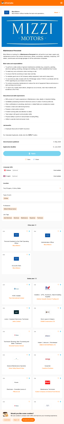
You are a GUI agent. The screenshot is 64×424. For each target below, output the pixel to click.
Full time (6, 198)
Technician (40, 218)
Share (37, 159)
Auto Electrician (8, 218)
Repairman (32, 218)
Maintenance (24, 218)
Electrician (16, 218)
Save (28, 159)
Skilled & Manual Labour (10, 209)
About (56, 12)
